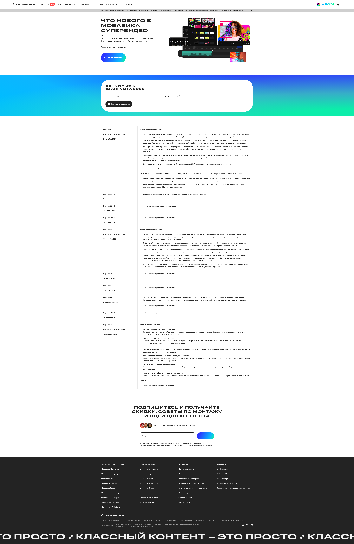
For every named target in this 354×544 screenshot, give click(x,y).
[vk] (243, 525)
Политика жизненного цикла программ (192, 520)
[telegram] (252, 525)
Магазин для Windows (110, 507)
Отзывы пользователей (227, 483)
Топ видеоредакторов (110, 497)
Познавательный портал (188, 478)
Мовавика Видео (108, 488)
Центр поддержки (186, 469)
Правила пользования (133, 520)
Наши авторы (223, 478)
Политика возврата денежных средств (231, 520)
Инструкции (183, 474)
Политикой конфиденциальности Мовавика (228, 10)
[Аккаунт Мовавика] (338, 4)
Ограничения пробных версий (191, 483)
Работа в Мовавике (225, 474)
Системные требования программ (192, 488)
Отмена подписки (185, 493)
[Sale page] (325, 4)
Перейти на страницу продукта (114, 47)
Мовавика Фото (107, 478)
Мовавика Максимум (110, 469)
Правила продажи (170, 520)
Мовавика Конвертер (110, 483)
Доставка (212, 520)
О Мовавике (222, 469)
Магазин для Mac (147, 502)
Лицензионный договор (152, 520)
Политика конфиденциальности (111, 520)
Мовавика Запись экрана (111, 493)
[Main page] (24, 4)
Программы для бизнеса (111, 502)
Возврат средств (185, 502)
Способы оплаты (185, 497)
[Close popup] (251, 11)
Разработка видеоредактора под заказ (233, 488)
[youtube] (247, 525)
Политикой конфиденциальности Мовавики (198, 445)
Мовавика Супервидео (110, 474)
